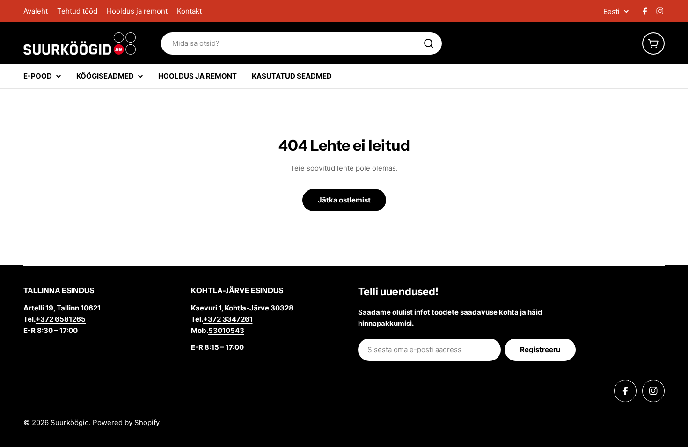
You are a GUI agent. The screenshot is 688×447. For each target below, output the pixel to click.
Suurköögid (70, 422)
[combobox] (301, 43)
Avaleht (35, 11)
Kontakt (189, 11)
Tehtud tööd (77, 11)
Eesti (611, 11)
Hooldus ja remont (137, 11)
